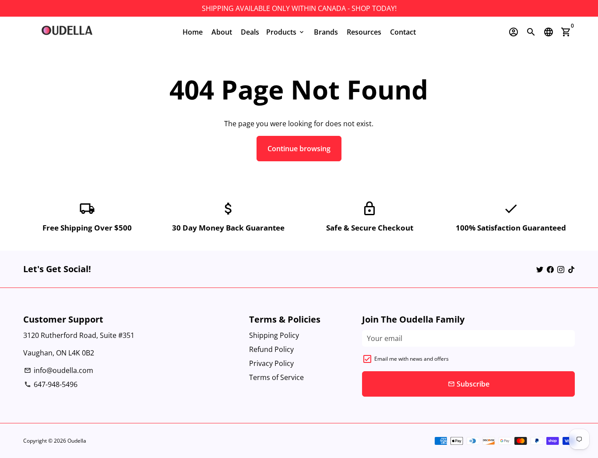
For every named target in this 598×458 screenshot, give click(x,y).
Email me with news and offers (411, 358)
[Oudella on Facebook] (550, 269)
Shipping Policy (274, 335)
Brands (326, 32)
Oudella (76, 440)
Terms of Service (276, 377)
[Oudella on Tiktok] (571, 269)
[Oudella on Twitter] (539, 269)
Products (285, 32)
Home (193, 32)
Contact (403, 32)
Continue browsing (299, 148)
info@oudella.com (58, 370)
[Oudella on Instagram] (560, 269)
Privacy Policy (271, 363)
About (221, 32)
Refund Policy (271, 349)
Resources (364, 32)
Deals (250, 32)
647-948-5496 (50, 384)
